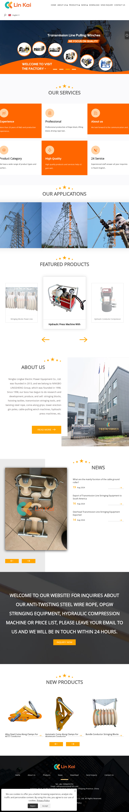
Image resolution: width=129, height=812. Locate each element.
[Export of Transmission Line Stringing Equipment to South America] (116, 504)
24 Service (97, 158)
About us (97, 121)
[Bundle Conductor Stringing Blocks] (105, 712)
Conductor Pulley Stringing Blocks (19, 228)
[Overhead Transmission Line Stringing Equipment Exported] (116, 520)
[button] (7, 47)
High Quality (53, 158)
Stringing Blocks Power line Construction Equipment (21, 319)
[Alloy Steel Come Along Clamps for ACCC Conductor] (24, 712)
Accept (45, 806)
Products (46, 775)
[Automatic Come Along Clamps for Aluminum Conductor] (64, 712)
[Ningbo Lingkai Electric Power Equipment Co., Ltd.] (18, 5)
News (60, 775)
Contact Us (109, 775)
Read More (6, 233)
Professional (53, 121)
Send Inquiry (91, 775)
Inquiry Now (64, 642)
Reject (32, 806)
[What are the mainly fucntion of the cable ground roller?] (36, 509)
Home (17, 775)
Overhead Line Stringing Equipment (65, 228)
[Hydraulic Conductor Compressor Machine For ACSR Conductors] (107, 299)
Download (74, 775)
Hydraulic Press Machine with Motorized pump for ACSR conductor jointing (64, 324)
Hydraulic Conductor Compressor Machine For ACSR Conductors (107, 319)
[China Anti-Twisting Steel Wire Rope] (64, 47)
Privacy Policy (43, 800)
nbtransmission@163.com (67, 786)
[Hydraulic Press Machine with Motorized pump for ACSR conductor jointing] (64, 298)
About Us (31, 775)
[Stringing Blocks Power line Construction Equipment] (21, 299)
